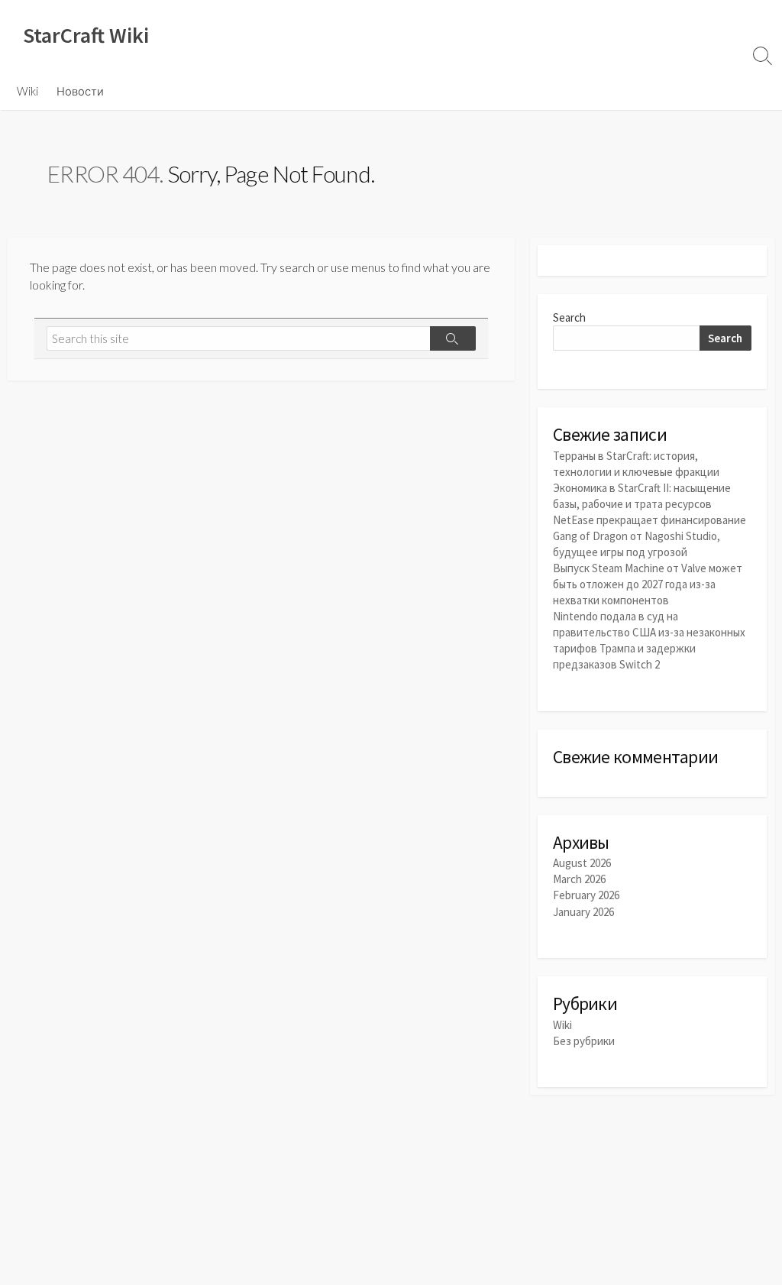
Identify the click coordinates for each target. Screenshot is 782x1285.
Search (569, 317)
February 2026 (586, 895)
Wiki (27, 91)
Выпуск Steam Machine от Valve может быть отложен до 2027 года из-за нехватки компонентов (647, 584)
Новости (80, 91)
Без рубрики (584, 1041)
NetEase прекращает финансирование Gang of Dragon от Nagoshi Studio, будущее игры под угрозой (649, 536)
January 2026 (583, 912)
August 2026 (582, 863)
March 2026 (579, 879)
